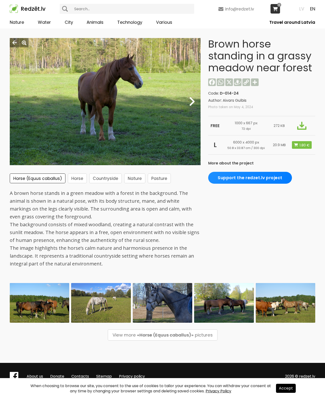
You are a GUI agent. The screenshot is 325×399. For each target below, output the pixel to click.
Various (164, 22)
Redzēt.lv (33, 9)
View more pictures (163, 335)
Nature (17, 22)
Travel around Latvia (292, 22)
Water (44, 22)
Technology (129, 22)
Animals (95, 22)
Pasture (159, 178)
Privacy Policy (218, 391)
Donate (57, 376)
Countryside (105, 178)
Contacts (80, 376)
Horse (77, 178)
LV (301, 9)
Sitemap (104, 376)
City (69, 22)
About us (35, 376)
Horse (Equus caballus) (37, 178)
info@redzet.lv (239, 9)
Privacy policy (132, 376)
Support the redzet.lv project (250, 178)
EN (312, 9)
